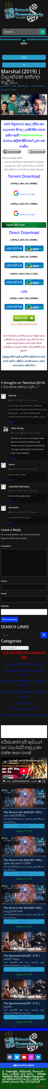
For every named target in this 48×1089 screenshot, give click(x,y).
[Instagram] (31, 1057)
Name (4, 581)
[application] (24, 771)
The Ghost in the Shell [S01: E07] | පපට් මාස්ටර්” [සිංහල (23, 813)
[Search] (42, 32)
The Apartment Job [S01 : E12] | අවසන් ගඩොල (22, 957)
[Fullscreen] (43, 781)
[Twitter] (17, 1057)
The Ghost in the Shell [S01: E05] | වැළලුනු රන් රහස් (23, 909)
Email (4, 593)
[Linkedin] (38, 1057)
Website (5, 606)
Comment (6, 546)
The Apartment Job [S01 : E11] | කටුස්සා (22, 1004)
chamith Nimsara (19, 486)
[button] (24, 40)
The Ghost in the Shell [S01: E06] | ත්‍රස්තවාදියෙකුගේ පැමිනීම (23, 861)
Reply (11, 422)
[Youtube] (24, 1057)
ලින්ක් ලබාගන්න (24, 826)
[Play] (4, 781)
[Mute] (39, 781)
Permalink (34, 400)
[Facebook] (10, 1057)
